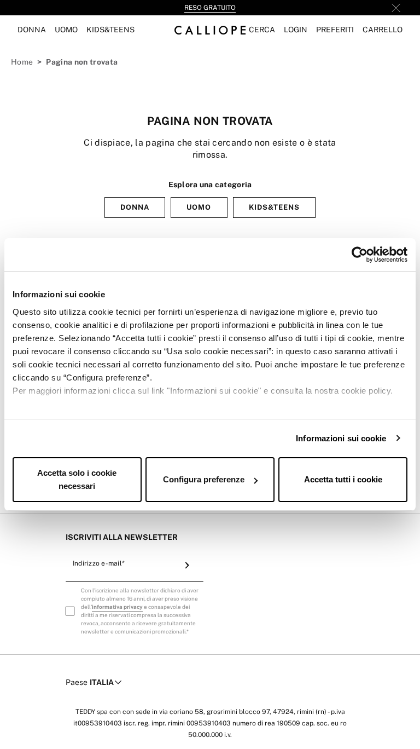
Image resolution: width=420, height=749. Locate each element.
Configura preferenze (203, 479)
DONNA (134, 207)
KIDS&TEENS (274, 207)
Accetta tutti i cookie (343, 479)
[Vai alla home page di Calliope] (210, 30)
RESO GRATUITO (210, 7)
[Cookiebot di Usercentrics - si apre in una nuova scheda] (359, 254)
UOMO (198, 207)
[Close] (395, 7)
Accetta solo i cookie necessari (76, 479)
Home (22, 61)
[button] (262, 30)
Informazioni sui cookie (341, 438)
